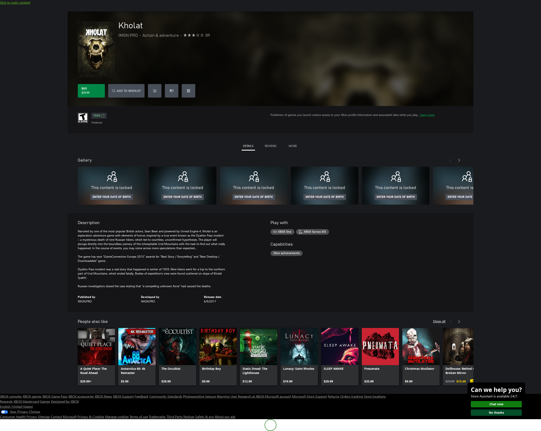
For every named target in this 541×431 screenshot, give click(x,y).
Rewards (6, 401)
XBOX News (103, 396)
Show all (439, 321)
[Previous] (450, 160)
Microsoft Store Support (309, 396)
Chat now (496, 404)
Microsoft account (278, 396)
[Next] (459, 160)
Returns (333, 396)
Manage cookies (117, 416)
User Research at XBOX (247, 396)
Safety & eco (204, 416)
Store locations (375, 396)
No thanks (496, 413)
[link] (96, 356)
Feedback (141, 396)
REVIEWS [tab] (270, 146)
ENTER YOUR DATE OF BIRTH (112, 197)
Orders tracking (351, 396)
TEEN (96, 115)
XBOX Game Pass (54, 396)
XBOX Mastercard (26, 401)
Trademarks (157, 416)
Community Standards (165, 396)
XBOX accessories (81, 396)
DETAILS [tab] (248, 146)
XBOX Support (123, 396)
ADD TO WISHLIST (129, 91)
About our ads (225, 416)
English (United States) (16, 406)
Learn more (427, 115)
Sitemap (44, 416)
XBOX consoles (11, 396)
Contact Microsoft (64, 416)
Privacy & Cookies (91, 416)
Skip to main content (15, 2)
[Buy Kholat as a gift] (171, 91)
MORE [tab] (293, 146)
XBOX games (32, 396)
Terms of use (139, 416)
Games (45, 401)
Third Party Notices (180, 416)
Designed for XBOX (65, 401)
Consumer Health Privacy (18, 416)
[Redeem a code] (188, 91)
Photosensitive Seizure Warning (206, 396)
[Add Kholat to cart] (154, 91)
